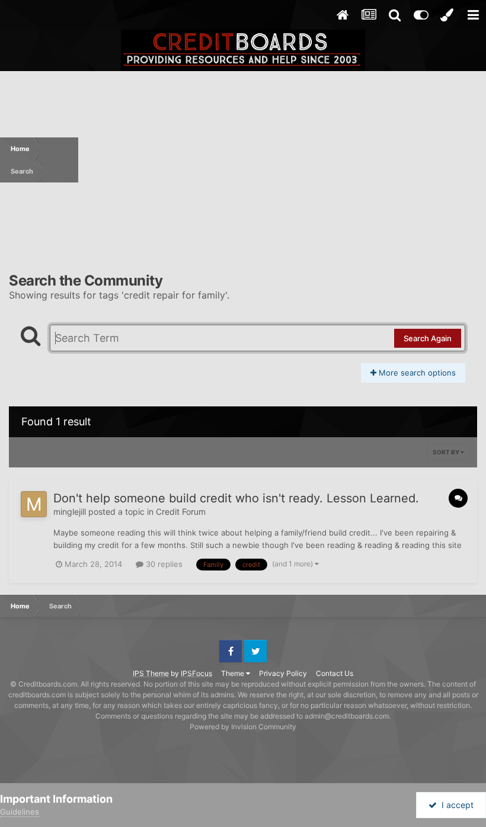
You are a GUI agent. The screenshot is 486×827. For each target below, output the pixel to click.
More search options (416, 372)
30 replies (163, 564)
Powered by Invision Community (243, 726)
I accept (455, 805)
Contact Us (334, 673)
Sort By (447, 452)
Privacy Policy (283, 673)
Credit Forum (181, 512)
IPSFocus (196, 673)
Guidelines (19, 811)
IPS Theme (151, 673)
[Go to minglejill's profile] (34, 504)
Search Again (428, 338)
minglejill (69, 512)
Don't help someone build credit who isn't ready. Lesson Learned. (236, 498)
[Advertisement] (282, 160)
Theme (233, 673)
